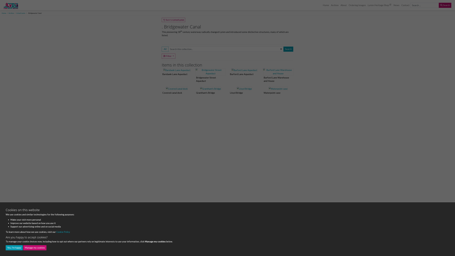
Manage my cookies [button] (35, 247)
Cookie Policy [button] (63, 232)
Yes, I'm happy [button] (14, 247)
